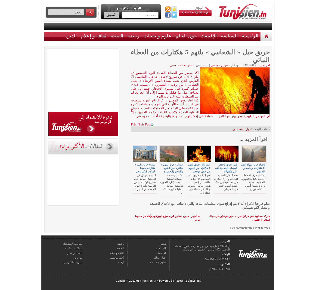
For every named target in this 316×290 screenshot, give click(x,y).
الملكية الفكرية (73, 248)
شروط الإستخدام (72, 243)
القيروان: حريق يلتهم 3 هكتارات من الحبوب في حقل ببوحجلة (199, 168)
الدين (71, 35)
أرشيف (120, 262)
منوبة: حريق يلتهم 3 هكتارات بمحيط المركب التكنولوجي (145, 168)
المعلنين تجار (74, 253)
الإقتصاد (209, 35)
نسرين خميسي (220, 65)
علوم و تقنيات (157, 35)
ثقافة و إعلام (93, 35)
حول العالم (186, 35)
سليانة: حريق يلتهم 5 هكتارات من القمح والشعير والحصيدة (172, 168)
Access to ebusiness (188, 281)
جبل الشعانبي (242, 129)
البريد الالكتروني (72, 262)
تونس (173, 65)
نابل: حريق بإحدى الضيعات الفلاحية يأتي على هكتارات (226, 168)
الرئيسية (266, 36)
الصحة (117, 35)
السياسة (229, 35)
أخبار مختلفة (185, 65)
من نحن (77, 257)
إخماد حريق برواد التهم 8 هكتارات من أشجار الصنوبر (253, 168)
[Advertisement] (83, 81)
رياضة (133, 35)
